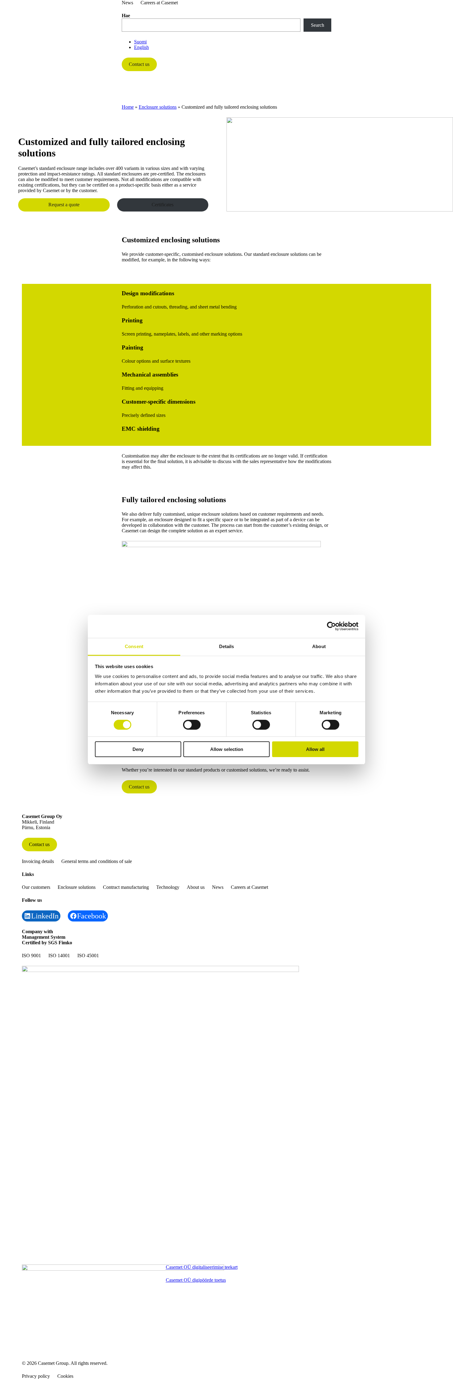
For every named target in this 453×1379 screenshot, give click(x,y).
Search (317, 25)
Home (128, 107)
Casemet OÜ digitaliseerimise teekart (202, 1267)
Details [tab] (226, 646)
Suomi (140, 41)
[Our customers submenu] (152, 94)
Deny (138, 749)
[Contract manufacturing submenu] (259, 94)
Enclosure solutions (158, 107)
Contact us (139, 64)
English (141, 47)
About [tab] (319, 646)
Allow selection (226, 749)
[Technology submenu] (294, 94)
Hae (126, 15)
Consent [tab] (134, 646)
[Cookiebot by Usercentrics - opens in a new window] (331, 626)
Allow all (315, 749)
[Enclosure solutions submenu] (202, 94)
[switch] (192, 725)
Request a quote (64, 204)
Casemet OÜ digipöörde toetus (196, 1280)
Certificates (162, 204)
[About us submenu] (323, 94)
